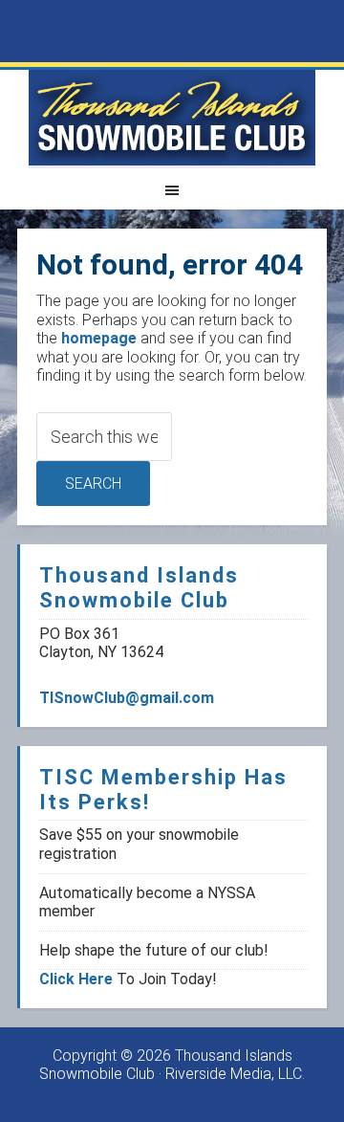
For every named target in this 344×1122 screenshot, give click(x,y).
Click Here (76, 979)
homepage (99, 338)
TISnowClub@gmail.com (126, 698)
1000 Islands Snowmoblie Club (172, 117)
